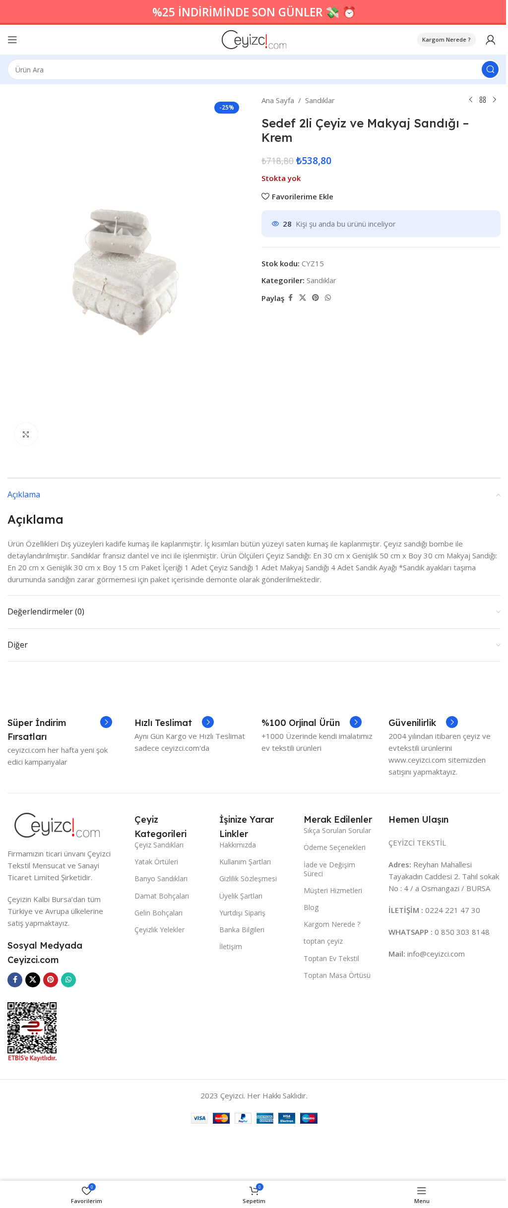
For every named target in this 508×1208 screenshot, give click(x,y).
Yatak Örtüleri (156, 861)
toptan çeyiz (323, 941)
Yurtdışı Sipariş (242, 912)
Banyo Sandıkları (161, 878)
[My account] (491, 40)
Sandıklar (320, 100)
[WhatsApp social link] (328, 297)
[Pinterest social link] (315, 297)
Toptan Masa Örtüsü (337, 975)
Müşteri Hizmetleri (333, 890)
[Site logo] (254, 39)
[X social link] (302, 297)
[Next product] (495, 100)
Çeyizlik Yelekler (159, 929)
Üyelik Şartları (240, 896)
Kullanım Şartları (245, 861)
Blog (311, 907)
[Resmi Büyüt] (26, 434)
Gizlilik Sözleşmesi (248, 878)
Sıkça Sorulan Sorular (337, 830)
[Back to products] (483, 100)
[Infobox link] (59, 730)
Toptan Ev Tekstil (331, 958)
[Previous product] (471, 100)
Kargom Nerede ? (446, 39)
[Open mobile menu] (12, 40)
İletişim (230, 946)
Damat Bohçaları (161, 896)
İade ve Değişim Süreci (329, 869)
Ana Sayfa (277, 100)
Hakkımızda (237, 844)
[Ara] (490, 69)
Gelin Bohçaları (158, 912)
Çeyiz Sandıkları (159, 844)
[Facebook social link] (290, 297)
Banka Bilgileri (241, 929)
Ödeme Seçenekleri (335, 847)
